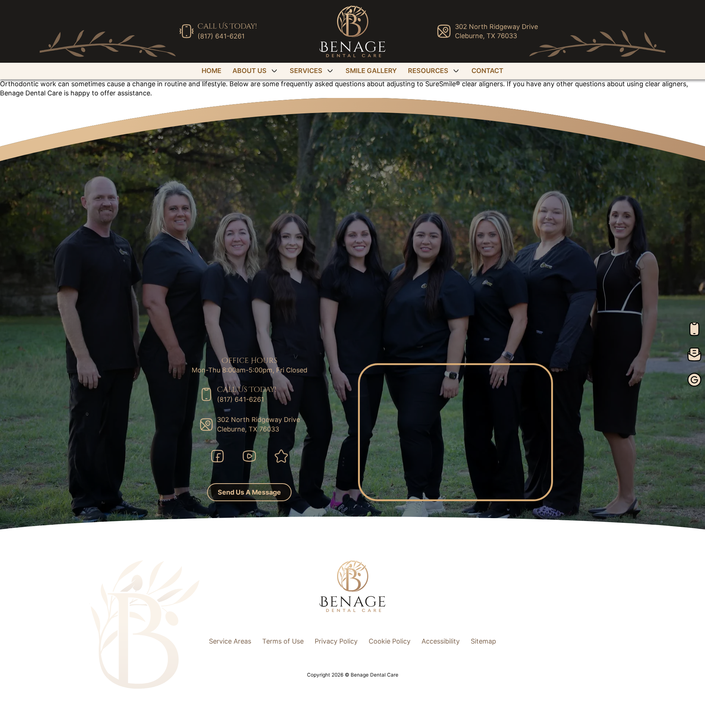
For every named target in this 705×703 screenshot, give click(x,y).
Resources (428, 70)
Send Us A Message (249, 492)
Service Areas (230, 641)
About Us (249, 70)
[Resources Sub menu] (456, 70)
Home (211, 70)
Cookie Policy (390, 641)
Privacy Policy (336, 641)
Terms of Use (283, 641)
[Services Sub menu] (330, 70)
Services (306, 70)
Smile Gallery (371, 70)
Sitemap (483, 641)
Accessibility (441, 641)
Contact (487, 70)
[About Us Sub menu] (274, 70)
